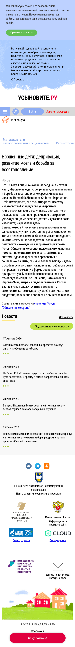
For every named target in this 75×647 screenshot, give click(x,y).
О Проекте (17, 79)
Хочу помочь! (37, 638)
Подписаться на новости (52, 326)
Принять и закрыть (21, 32)
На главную (17, 120)
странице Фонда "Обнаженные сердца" (28, 305)
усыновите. (37, 98)
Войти (32, 111)
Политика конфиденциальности (37, 624)
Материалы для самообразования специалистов (26, 141)
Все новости (66, 317)
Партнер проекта (58, 540)
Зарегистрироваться (58, 111)
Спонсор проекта (21, 540)
